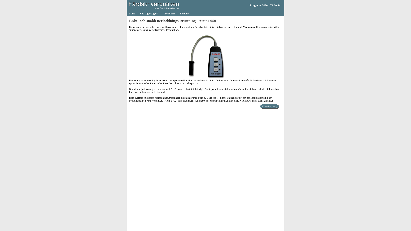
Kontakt (184, 13)
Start (132, 13)
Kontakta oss (269, 106)
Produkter (169, 13)
